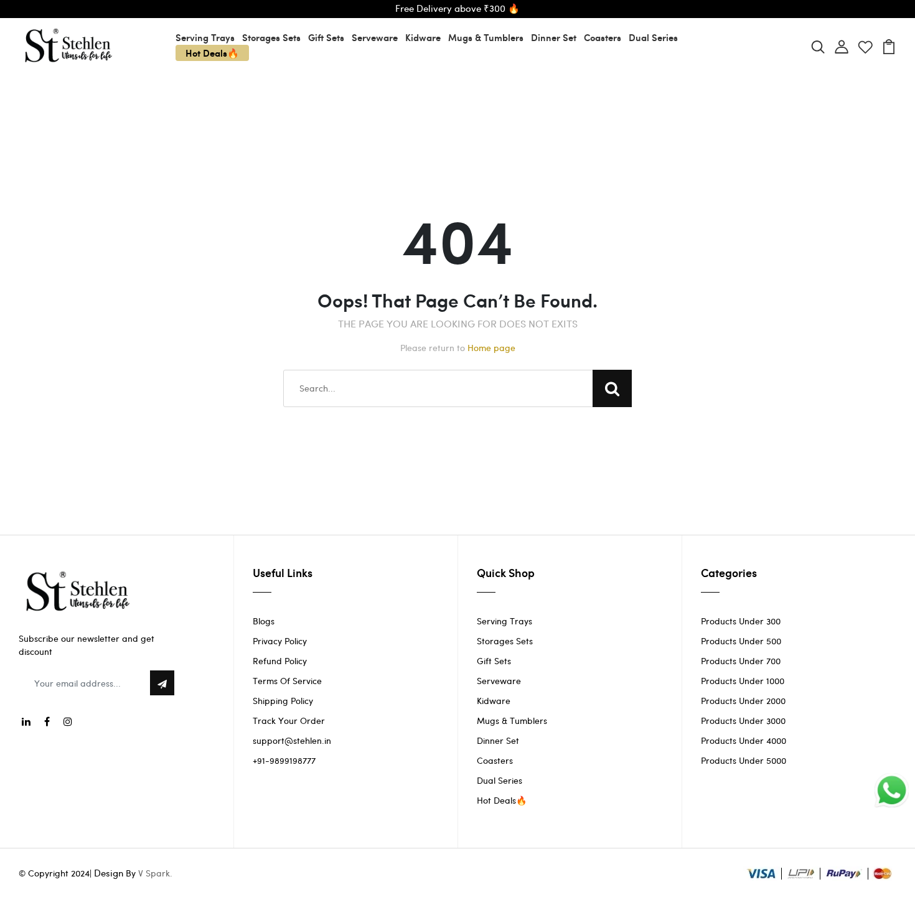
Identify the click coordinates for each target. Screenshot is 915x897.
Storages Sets (271, 37)
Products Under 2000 (743, 701)
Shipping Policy (283, 701)
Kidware (423, 37)
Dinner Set (553, 37)
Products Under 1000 (742, 681)
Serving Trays (205, 37)
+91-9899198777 (284, 760)
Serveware (375, 37)
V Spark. (155, 873)
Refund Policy (280, 661)
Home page (491, 348)
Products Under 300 (741, 621)
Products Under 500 (741, 641)
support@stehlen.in (292, 740)
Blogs (263, 621)
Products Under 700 (741, 661)
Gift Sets (326, 37)
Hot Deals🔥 (212, 53)
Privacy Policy (280, 641)
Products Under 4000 (743, 740)
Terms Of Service (287, 681)
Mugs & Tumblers (485, 37)
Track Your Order (289, 720)
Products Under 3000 (743, 720)
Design (108, 872)
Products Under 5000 (743, 760)
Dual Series (653, 37)
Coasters (602, 37)
